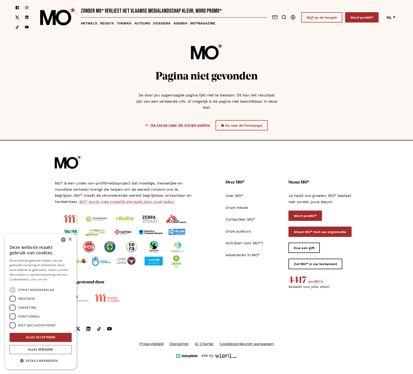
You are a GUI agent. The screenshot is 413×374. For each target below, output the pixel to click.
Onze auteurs (238, 231)
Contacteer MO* (240, 219)
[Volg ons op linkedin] (27, 17)
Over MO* (234, 195)
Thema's (124, 23)
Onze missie (237, 207)
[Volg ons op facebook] (17, 8)
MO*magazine (202, 23)
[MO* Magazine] (57, 17)
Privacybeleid (151, 343)
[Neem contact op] (274, 17)
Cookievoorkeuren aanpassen (247, 343)
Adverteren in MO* (243, 255)
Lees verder (38, 279)
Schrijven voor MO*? (244, 243)
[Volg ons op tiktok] (17, 27)
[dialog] (40, 301)
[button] (41, 360)
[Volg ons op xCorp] (17, 17)
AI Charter (204, 343)
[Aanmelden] (293, 17)
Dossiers (162, 23)
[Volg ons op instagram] (27, 8)
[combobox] (63, 239)
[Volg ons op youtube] (27, 27)
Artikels (89, 23)
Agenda (180, 23)
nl (389, 17)
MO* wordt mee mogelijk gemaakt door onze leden (126, 201)
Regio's (107, 23)
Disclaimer (179, 343)
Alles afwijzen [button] (40, 349)
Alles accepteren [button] (40, 337)
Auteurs (142, 23)
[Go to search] (284, 17)
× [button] (70, 239)
